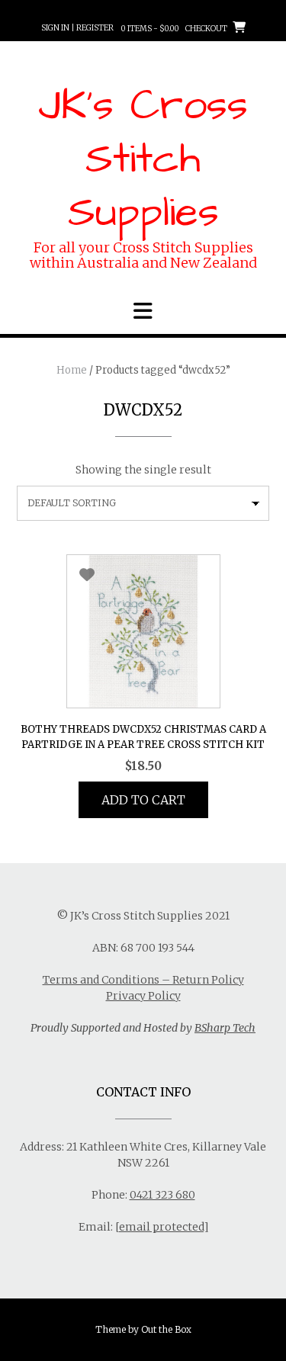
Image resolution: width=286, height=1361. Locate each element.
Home (71, 370)
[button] (143, 311)
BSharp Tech (224, 1028)
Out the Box (166, 1329)
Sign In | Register (77, 28)
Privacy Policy (143, 996)
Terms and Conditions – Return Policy (143, 980)
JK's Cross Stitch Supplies (143, 159)
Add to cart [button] (143, 799)
